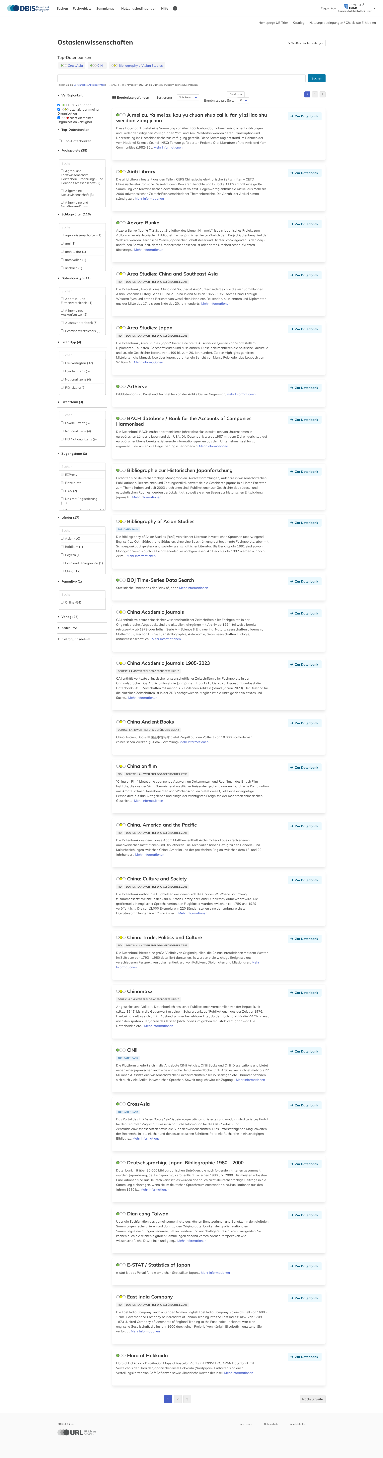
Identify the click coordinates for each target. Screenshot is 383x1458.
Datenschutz (271, 1423)
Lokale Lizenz (77, 371)
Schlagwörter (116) (74, 214)
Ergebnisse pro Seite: (219, 100)
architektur (75, 252)
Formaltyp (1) (69, 581)
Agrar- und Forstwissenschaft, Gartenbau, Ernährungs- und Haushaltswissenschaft (82, 177)
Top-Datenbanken (73, 130)
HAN (70, 491)
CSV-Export (236, 94)
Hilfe (164, 8)
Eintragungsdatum (73, 639)
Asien (72, 538)
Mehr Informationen (168, 147)
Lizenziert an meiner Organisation (78, 111)
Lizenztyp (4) (69, 342)
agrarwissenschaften (82, 235)
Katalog (299, 23)
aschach (73, 268)
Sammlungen (106, 8)
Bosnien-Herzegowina (83, 563)
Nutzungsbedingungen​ (138, 8)
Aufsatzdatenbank (81, 323)
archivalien (75, 260)
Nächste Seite (312, 1399)
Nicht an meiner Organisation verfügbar (75, 120)
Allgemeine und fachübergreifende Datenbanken (74, 206)
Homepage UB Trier (273, 23)
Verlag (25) (68, 617)
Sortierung (164, 97)
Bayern (72, 555)
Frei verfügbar (80, 105)
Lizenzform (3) (70, 402)
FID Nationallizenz (80, 439)
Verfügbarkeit (70, 95)
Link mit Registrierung (79, 501)
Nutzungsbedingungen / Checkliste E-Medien (342, 23)
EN (175, 8)
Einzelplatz (72, 483)
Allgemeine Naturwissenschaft (77, 193)
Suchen (62, 8)
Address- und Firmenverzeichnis (76, 301)
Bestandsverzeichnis (82, 331)
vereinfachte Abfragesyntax (89, 84)
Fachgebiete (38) (72, 150)
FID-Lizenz (75, 388)
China (72, 571)
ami (69, 243)
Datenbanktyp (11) (74, 278)
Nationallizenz (77, 379)
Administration (298, 1423)
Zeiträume (67, 628)
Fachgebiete (82, 8)
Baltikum (73, 547)
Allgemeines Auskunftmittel (74, 312)
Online (72, 602)
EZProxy (70, 475)
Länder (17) (68, 517)
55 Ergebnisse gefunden (130, 97)
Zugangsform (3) (72, 454)
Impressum (246, 1423)
